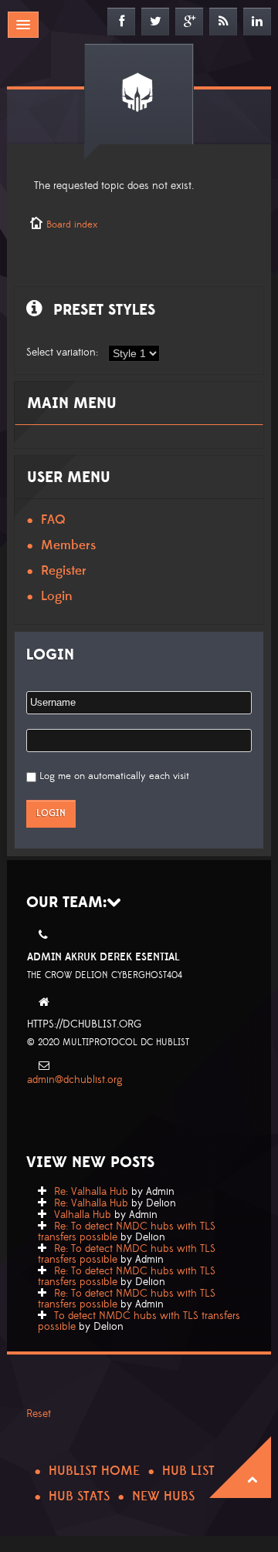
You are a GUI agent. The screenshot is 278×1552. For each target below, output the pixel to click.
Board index (71, 224)
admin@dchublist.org (75, 1080)
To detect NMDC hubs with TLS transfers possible (139, 1321)
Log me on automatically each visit (114, 776)
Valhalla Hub (82, 1215)
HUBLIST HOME (94, 1471)
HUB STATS (79, 1496)
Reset (38, 1414)
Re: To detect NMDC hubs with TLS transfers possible (126, 1232)
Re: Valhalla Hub (91, 1192)
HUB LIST (188, 1471)
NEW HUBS (163, 1496)
